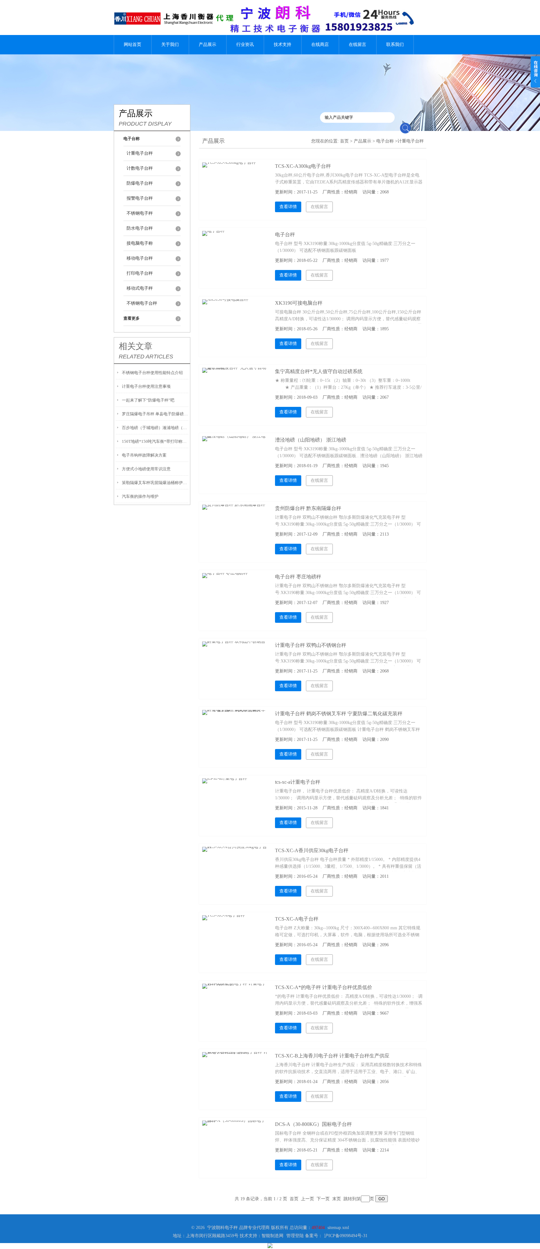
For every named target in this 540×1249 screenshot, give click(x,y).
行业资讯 (245, 44)
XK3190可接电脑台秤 (298, 303)
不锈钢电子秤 (140, 213)
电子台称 (385, 141)
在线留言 (357, 44)
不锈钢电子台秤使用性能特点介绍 (152, 372)
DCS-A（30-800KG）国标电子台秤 (313, 1124)
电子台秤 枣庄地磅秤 (298, 576)
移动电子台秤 (140, 258)
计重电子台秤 (140, 153)
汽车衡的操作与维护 (140, 496)
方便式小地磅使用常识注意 (146, 469)
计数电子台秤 (140, 168)
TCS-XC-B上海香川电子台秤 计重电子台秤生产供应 (332, 1055)
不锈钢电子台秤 (142, 303)
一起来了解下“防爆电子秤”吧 (148, 400)
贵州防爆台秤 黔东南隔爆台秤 (308, 508)
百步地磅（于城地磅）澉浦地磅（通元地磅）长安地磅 (155, 427)
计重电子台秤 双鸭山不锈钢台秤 (310, 645)
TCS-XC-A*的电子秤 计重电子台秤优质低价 (323, 987)
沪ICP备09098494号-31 (346, 1235)
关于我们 (170, 44)
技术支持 (282, 44)
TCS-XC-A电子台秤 (296, 919)
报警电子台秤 (140, 198)
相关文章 (135, 346)
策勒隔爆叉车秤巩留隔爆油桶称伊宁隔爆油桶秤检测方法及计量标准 (155, 482)
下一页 (323, 1199)
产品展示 (207, 44)
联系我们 (395, 44)
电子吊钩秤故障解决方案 (144, 455)
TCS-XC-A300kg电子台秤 (303, 166)
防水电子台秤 (140, 228)
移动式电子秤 (140, 288)
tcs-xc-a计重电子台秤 (297, 782)
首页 (344, 141)
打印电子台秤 (140, 273)
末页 (336, 1199)
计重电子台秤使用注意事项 (146, 386)
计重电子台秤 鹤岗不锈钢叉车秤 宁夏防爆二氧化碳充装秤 (338, 713)
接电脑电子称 (140, 243)
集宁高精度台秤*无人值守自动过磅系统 (318, 371)
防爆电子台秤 (140, 183)
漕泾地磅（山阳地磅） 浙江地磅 (310, 439)
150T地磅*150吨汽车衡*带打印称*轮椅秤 (155, 441)
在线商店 (320, 44)
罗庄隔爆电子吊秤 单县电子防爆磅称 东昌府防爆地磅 (155, 414)
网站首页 (132, 44)
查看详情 (288, 206)
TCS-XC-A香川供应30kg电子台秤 (311, 850)
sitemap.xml (338, 1227)
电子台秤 (285, 234)
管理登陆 (295, 1235)
